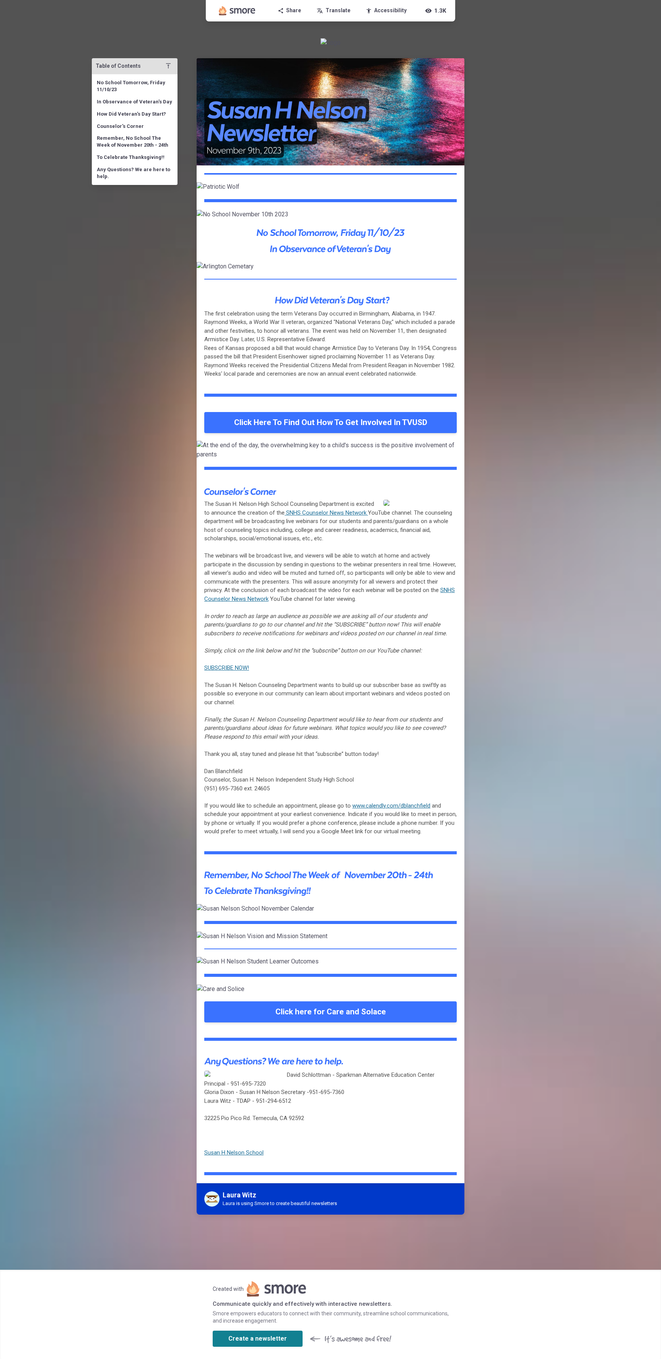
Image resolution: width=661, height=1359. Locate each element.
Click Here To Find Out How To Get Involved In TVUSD (330, 422)
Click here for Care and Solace (330, 1011)
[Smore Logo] (237, 11)
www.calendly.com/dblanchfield (391, 805)
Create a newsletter (257, 1338)
